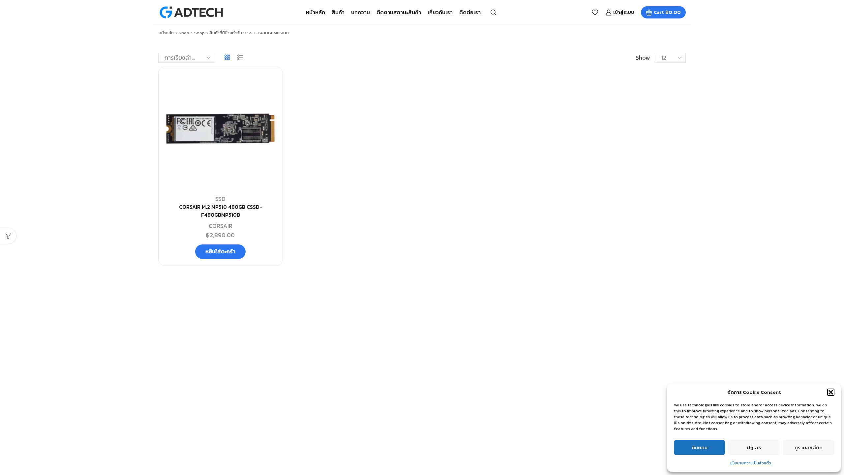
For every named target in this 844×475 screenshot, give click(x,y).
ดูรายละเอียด (809, 447)
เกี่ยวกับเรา (440, 12)
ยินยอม (700, 447)
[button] (831, 392)
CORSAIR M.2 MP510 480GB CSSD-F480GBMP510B (220, 211)
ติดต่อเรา (470, 12)
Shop (184, 33)
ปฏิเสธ (754, 447)
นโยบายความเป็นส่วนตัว (750, 463)
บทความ (360, 12)
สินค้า (338, 12)
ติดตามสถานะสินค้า (399, 12)
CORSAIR (220, 225)
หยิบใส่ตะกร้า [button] (220, 251)
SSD (220, 198)
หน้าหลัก (315, 12)
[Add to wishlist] (270, 82)
